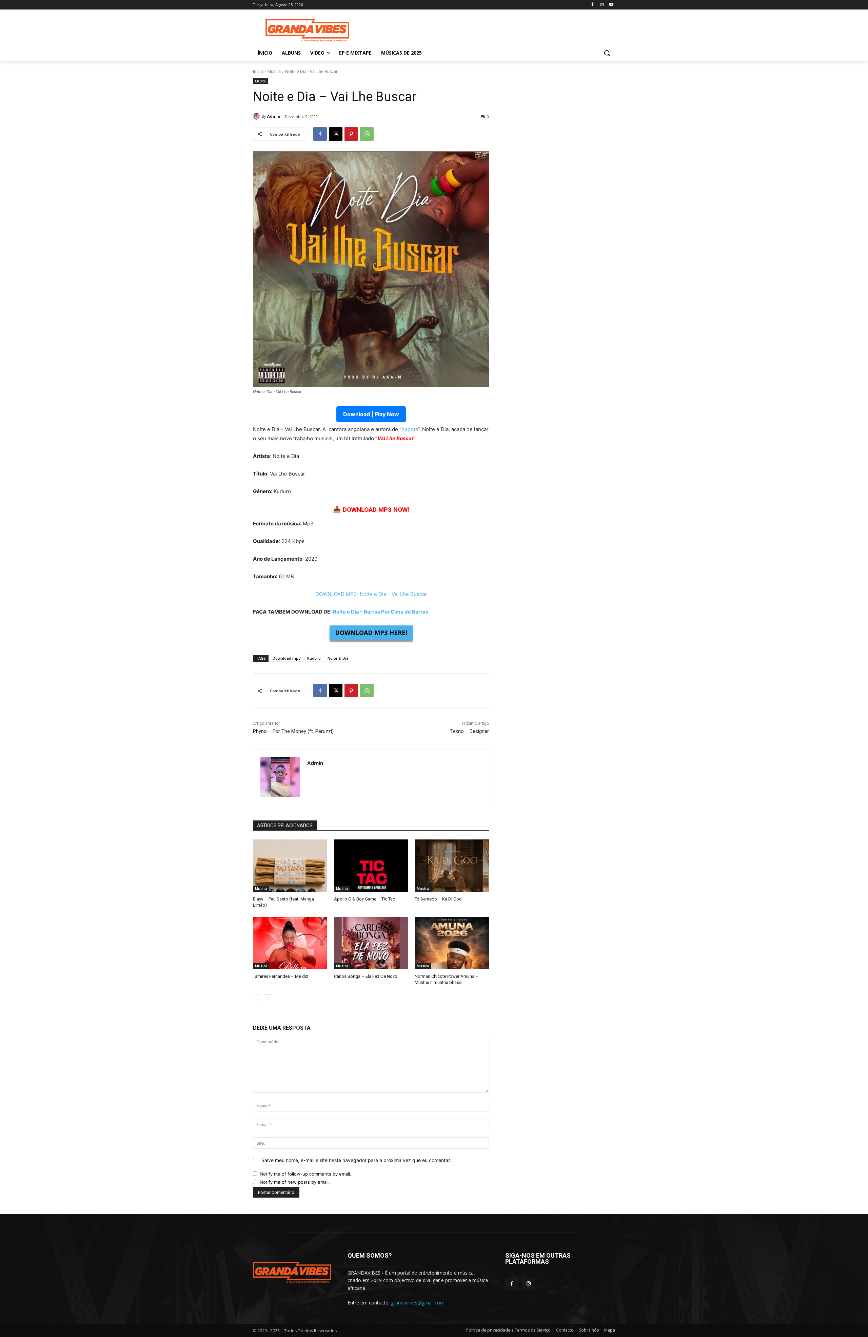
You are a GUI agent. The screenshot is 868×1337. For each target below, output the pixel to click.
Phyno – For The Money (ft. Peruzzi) (293, 731)
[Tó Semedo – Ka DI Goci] (452, 865)
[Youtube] (611, 5)
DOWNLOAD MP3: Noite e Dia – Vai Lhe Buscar (371, 594)
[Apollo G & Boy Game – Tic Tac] (371, 865)
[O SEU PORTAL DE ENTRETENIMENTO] (307, 30)
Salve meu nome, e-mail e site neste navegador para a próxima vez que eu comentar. (356, 1160)
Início (258, 71)
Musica (274, 71)
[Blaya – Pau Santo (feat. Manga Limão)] (290, 865)
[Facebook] (592, 5)
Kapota (409, 429)
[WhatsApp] (367, 134)
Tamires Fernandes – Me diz (280, 976)
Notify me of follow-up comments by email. (305, 1174)
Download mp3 (286, 658)
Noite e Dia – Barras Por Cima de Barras (380, 611)
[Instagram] (602, 5)
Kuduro (314, 658)
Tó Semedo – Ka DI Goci (438, 899)
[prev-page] (257, 998)
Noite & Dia (338, 658)
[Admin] (257, 116)
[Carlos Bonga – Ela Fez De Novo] (371, 943)
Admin (273, 116)
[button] (607, 53)
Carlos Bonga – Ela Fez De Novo (365, 976)
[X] (335, 134)
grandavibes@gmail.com (418, 1302)
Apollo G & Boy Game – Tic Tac (364, 899)
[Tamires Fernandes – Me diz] (290, 943)
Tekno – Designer (469, 731)
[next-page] (268, 998)
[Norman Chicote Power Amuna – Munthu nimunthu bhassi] (452, 943)
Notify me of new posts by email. (295, 1182)
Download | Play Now (371, 414)
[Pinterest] (351, 134)
